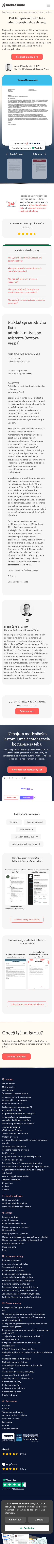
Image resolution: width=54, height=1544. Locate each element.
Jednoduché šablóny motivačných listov (21, 1293)
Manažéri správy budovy (26, 836)
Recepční (14, 822)
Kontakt (5, 1408)
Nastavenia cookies (11, 1418)
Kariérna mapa (9, 1153)
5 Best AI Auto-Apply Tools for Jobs (18, 1349)
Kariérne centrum (10, 1217)
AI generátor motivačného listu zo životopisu (23, 1169)
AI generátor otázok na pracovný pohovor (21, 1156)
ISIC (4, 1310)
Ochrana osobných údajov (14, 1415)
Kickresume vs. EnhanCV (13, 1388)
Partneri (6, 1425)
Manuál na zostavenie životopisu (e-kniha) (22, 1240)
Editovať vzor (27, 711)
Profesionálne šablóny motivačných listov (21, 1297)
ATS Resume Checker (12, 1130)
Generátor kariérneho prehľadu (16, 1120)
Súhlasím (29, 1528)
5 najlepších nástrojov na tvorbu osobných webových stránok (22, 1338)
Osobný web (8, 1090)
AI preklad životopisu (12, 1110)
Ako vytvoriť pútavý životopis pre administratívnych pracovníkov (23, 291)
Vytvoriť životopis (16, 1056)
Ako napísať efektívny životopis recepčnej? (22, 280)
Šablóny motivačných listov (15, 1264)
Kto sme (6, 1405)
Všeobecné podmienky (13, 1412)
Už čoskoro (7, 1183)
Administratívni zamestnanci (26, 844)
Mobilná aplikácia (10, 1200)
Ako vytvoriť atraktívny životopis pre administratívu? (25, 259)
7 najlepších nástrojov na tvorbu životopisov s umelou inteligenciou (23, 1318)
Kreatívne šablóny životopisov (16, 1284)
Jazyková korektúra (11, 1179)
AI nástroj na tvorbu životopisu (16, 1097)
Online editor (8, 1083)
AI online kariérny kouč (12, 1159)
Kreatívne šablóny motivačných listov (19, 1290)
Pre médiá (7, 1422)
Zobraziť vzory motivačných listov (27, 1004)
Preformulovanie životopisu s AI (17, 1107)
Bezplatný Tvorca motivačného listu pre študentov (25, 1166)
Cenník (5, 1189)
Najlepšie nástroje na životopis (16, 1358)
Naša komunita (9, 1247)
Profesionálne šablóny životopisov (18, 1280)
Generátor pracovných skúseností (18, 1123)
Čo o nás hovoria (10, 1428)
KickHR (5, 1186)
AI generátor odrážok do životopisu (18, 1113)
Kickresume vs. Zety (11, 1381)
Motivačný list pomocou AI (14, 1100)
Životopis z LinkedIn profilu (15, 1093)
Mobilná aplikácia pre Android (16, 1206)
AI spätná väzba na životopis (15, 1150)
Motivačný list (8, 1087)
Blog (4, 1250)
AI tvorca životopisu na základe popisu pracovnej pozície (25, 1141)
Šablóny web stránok (12, 1267)
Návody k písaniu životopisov (16, 1227)
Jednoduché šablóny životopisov (17, 1277)
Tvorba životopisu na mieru (15, 1133)
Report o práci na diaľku (13, 1243)
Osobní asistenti (35, 822)
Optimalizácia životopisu (14, 1146)
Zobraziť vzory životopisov (27, 919)
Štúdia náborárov (10, 1395)
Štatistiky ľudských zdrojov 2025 (17, 1378)
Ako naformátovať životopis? (15, 1375)
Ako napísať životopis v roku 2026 (18, 1371)
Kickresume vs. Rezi (11, 1385)
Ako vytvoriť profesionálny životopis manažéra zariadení (25, 270)
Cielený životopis (10, 1137)
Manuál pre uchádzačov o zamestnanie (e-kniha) (25, 1237)
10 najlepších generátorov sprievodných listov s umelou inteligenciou (24, 1325)
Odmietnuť (15, 1519)
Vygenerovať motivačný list (27, 769)
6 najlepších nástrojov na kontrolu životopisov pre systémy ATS (25, 1331)
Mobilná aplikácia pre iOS (14, 1203)
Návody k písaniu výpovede (15, 1233)
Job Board (7, 1173)
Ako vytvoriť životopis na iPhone (17, 1307)
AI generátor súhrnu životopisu (16, 1117)
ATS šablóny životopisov (13, 1270)
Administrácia (26, 829)
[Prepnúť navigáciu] (48, 5)
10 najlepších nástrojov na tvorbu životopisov (23, 1314)
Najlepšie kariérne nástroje (15, 1362)
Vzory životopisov (10, 1220)
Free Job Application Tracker (15, 1176)
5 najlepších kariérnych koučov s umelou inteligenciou (21, 1344)
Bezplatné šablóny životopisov (16, 1274)
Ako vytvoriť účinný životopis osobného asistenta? (26, 301)
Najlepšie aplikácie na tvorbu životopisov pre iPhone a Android (27, 1354)
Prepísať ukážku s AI (27, 56)
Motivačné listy (9, 1230)
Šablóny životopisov (11, 1260)
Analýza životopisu (11, 1127)
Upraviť (39, 1519)
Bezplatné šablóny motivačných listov (20, 1287)
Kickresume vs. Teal (11, 1391)
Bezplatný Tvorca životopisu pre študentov (22, 1163)
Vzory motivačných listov (14, 1223)
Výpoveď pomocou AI (12, 1103)
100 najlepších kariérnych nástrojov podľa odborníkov (22, 1367)
